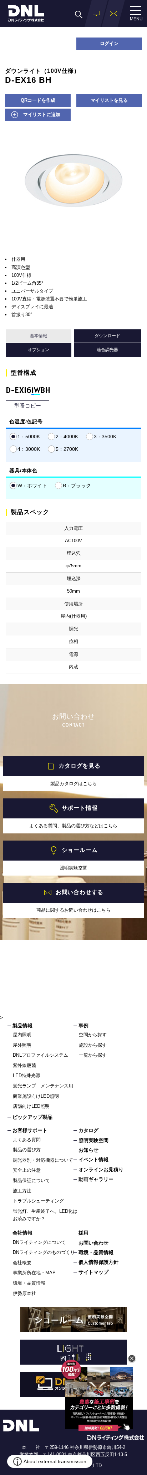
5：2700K (67, 449)
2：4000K (67, 436)
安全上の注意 (27, 1170)
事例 (83, 1025)
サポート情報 (80, 808)
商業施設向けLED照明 (36, 1096)
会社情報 (22, 1233)
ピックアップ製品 (32, 1117)
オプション (38, 349)
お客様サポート (29, 1130)
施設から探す (93, 1045)
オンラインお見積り (100, 1169)
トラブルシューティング (38, 1201)
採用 (83, 1233)
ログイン (109, 43)
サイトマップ (93, 1272)
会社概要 (22, 1262)
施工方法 (22, 1191)
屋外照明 (22, 1045)
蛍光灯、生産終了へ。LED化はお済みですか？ (45, 1215)
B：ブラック (77, 485)
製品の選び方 (27, 1149)
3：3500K (105, 436)
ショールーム (80, 850)
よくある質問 (27, 1139)
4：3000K (28, 449)
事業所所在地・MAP (34, 1272)
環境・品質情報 (29, 1283)
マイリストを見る (109, 100)
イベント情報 (93, 1159)
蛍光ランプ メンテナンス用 (43, 1085)
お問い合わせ (93, 1243)
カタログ (88, 1130)
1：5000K (28, 436)
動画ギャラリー (95, 1179)
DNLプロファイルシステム (40, 1055)
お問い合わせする (80, 892)
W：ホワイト (32, 485)
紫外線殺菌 (24, 1065)
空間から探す (93, 1034)
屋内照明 (22, 1034)
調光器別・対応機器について (43, 1160)
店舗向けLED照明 (31, 1106)
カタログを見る (80, 766)
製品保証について (31, 1180)
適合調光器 (107, 349)
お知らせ (88, 1150)
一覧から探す (93, 1055)
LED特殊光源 (26, 1075)
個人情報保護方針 (98, 1262)
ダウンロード (107, 335)
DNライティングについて (39, 1242)
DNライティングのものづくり (44, 1252)
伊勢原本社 (24, 1293)
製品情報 (22, 1025)
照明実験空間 (93, 1140)
